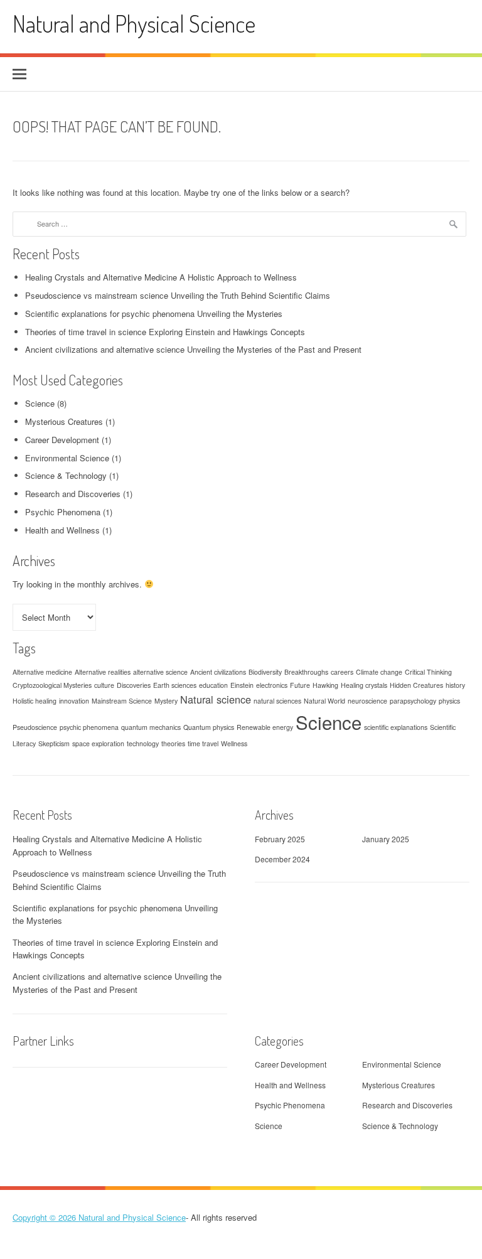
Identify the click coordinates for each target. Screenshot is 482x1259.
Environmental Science (67, 458)
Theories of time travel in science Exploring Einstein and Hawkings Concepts (165, 332)
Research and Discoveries (72, 494)
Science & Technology (66, 475)
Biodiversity (265, 672)
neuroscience (367, 700)
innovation (74, 700)
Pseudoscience (35, 727)
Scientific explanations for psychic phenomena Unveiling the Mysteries (153, 313)
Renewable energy (265, 727)
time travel (203, 743)
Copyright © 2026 (45, 1217)
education (213, 685)
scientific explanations (395, 727)
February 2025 (280, 838)
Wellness (234, 743)
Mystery (166, 700)
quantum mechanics (151, 727)
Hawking (325, 685)
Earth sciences (174, 685)
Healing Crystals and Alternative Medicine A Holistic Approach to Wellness (161, 277)
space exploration (98, 743)
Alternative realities (103, 672)
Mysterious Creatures (64, 421)
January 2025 (385, 838)
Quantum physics (208, 727)
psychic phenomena (89, 727)
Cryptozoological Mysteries (52, 685)
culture (104, 685)
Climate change (379, 672)
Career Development (62, 440)
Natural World (324, 700)
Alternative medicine (42, 672)
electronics (271, 685)
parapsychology (413, 700)
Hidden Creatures (416, 685)
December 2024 (282, 859)
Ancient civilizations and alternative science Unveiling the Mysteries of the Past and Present (193, 349)
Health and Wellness (62, 530)
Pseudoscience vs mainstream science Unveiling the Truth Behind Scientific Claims (177, 295)
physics (449, 700)
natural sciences (277, 700)
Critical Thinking (428, 672)
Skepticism (54, 743)
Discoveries (134, 685)
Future (300, 685)
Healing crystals (364, 685)
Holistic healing (34, 700)
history (455, 685)
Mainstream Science (122, 700)
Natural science (215, 699)
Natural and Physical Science (134, 23)
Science (40, 403)
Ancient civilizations (218, 672)
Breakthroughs (306, 672)
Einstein (242, 685)
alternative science (160, 672)
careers (342, 672)
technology (143, 743)
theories (173, 743)
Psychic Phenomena (62, 512)
